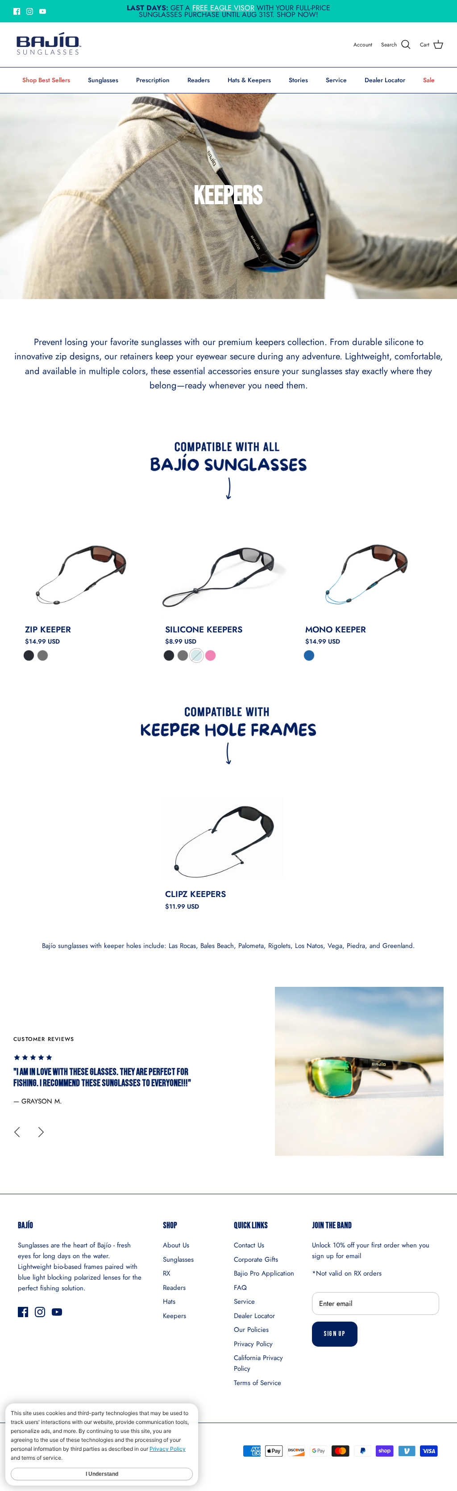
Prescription (153, 80)
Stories (298, 80)
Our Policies (251, 1330)
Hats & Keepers (249, 80)
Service (336, 80)
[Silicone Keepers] (224, 573)
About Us (176, 1245)
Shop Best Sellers (46, 80)
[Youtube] (42, 11)
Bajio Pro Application (264, 1273)
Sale (429, 80)
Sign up (335, 1334)
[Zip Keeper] (84, 573)
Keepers (174, 1316)
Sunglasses (103, 80)
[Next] (41, 1132)
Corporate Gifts (256, 1259)
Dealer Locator (385, 80)
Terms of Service (257, 1383)
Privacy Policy (253, 1344)
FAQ (240, 1288)
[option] (228, 1071)
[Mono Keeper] (364, 573)
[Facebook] (16, 11)
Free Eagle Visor (223, 8)
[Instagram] (29, 11)
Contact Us (249, 1245)
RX (166, 1273)
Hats (169, 1301)
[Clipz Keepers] (224, 838)
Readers (198, 80)
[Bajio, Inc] (48, 44)
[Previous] (17, 1132)
